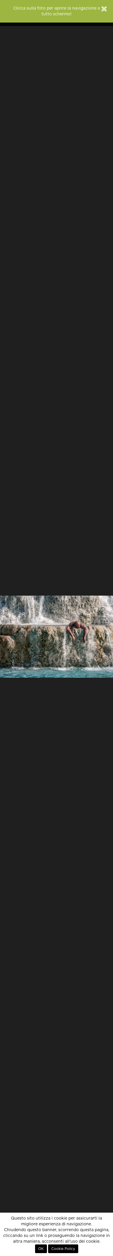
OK (41, 1249)
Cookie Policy (63, 1249)
